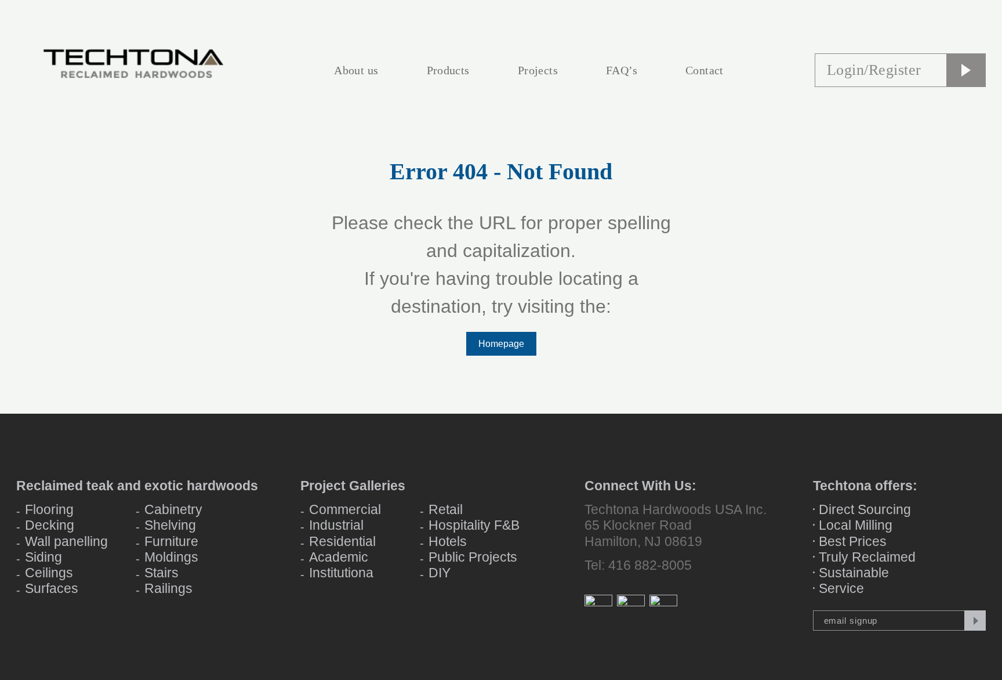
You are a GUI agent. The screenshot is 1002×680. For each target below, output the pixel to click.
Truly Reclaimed (867, 557)
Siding (43, 557)
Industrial (336, 525)
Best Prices (853, 541)
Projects (538, 70)
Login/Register (874, 70)
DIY (440, 572)
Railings (168, 588)
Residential (342, 541)
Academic (338, 557)
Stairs (161, 572)
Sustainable (854, 572)
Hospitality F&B (474, 525)
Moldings (171, 557)
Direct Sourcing (865, 509)
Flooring (49, 509)
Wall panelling (66, 541)
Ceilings (49, 572)
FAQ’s (621, 70)
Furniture (171, 541)
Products (448, 70)
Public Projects (473, 557)
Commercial (345, 509)
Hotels (448, 541)
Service (841, 588)
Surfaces (51, 588)
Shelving (170, 525)
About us (356, 70)
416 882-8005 (650, 565)
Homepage (501, 344)
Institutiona (341, 572)
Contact (704, 70)
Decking (49, 525)
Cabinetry (173, 509)
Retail (446, 509)
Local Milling (855, 525)
